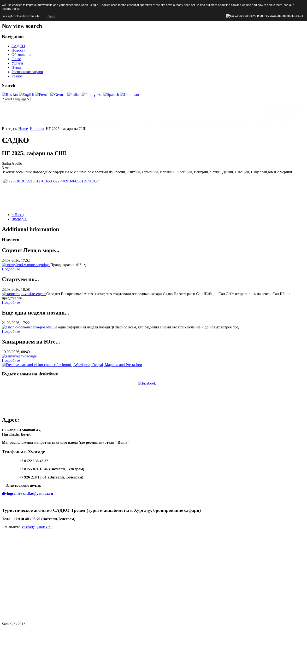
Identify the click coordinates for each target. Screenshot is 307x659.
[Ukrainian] (129, 94)
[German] (58, 94)
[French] (42, 94)
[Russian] (10, 94)
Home (23, 129)
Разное (17, 76)
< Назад (18, 215)
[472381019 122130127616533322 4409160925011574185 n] (51, 181)
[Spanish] (111, 94)
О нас (16, 59)
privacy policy (10, 9)
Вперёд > (19, 219)
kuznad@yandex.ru (37, 527)
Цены (16, 67)
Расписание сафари (27, 72)
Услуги (17, 63)
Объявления (21, 54)
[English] (26, 94)
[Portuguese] (92, 94)
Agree (51, 16)
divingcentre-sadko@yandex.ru (27, 493)
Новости (19, 50)
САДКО (18, 46)
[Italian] (74, 94)
